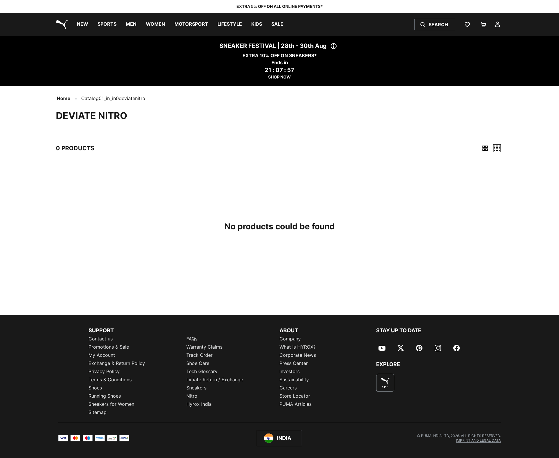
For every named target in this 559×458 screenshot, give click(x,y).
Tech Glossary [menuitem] (201, 371)
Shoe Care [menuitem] (197, 363)
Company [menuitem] (290, 339)
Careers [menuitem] (288, 388)
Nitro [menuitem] (191, 396)
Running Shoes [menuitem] (105, 396)
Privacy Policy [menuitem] (104, 371)
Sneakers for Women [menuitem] (111, 404)
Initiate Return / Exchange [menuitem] (214, 379)
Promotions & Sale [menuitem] (109, 347)
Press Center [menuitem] (294, 363)
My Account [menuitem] (102, 355)
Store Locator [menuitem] (295, 396)
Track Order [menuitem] (199, 355)
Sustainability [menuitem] (294, 379)
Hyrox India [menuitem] (199, 404)
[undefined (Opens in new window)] (385, 383)
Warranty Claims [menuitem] (204, 347)
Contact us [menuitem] (101, 339)
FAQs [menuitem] (191, 339)
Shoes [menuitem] (95, 388)
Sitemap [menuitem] (98, 412)
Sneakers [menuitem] (196, 388)
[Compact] (485, 148)
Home (63, 98)
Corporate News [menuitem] (298, 355)
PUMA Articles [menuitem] (296, 404)
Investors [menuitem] (290, 371)
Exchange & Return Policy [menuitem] (117, 363)
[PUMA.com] (60, 24)
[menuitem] (82, 24)
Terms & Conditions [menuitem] (110, 379)
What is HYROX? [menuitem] (298, 347)
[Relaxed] (497, 148)
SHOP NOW (279, 76)
